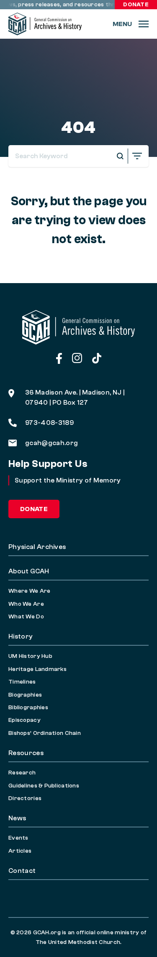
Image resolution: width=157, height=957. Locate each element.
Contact (22, 871)
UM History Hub (30, 656)
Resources (26, 753)
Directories (24, 798)
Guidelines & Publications (43, 785)
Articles (19, 851)
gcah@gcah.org (51, 443)
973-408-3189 (49, 423)
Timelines (22, 682)
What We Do (26, 616)
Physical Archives (37, 547)
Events (18, 838)
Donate (136, 4)
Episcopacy (24, 720)
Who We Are (26, 604)
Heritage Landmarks (37, 669)
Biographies (25, 695)
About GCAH (28, 571)
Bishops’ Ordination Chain (44, 733)
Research (22, 772)
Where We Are (29, 591)
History (20, 636)
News (17, 818)
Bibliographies (28, 707)
